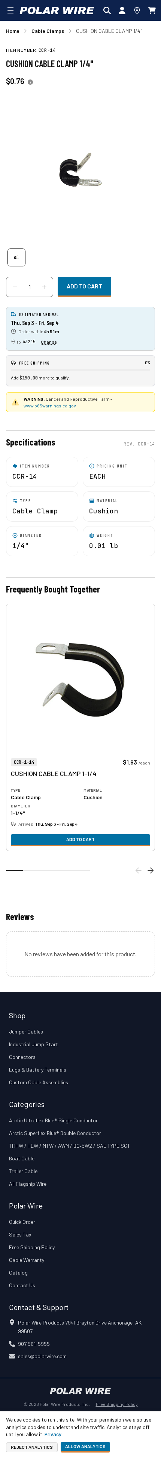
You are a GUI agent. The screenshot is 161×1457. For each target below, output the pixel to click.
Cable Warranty (26, 1260)
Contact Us (22, 1285)
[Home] (56, 10)
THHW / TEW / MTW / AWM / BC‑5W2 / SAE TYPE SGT (69, 1145)
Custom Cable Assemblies (38, 1082)
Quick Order (22, 1222)
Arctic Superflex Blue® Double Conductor (55, 1133)
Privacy (53, 1434)
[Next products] (150, 870)
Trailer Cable (23, 1171)
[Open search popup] (107, 10)
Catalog (18, 1272)
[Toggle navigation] (10, 10)
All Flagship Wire (27, 1184)
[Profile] (122, 10)
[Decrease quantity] (15, 287)
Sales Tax (20, 1234)
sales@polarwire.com (42, 1356)
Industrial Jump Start (33, 1044)
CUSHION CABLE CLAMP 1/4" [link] (109, 31)
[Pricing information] (30, 82)
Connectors (22, 1057)
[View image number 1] (16, 257)
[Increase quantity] (44, 287)
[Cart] (152, 10)
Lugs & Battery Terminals (37, 1069)
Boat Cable (21, 1158)
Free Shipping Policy (32, 1247)
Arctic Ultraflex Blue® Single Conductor (53, 1120)
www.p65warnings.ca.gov (50, 405)
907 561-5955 (34, 1344)
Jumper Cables (26, 1031)
